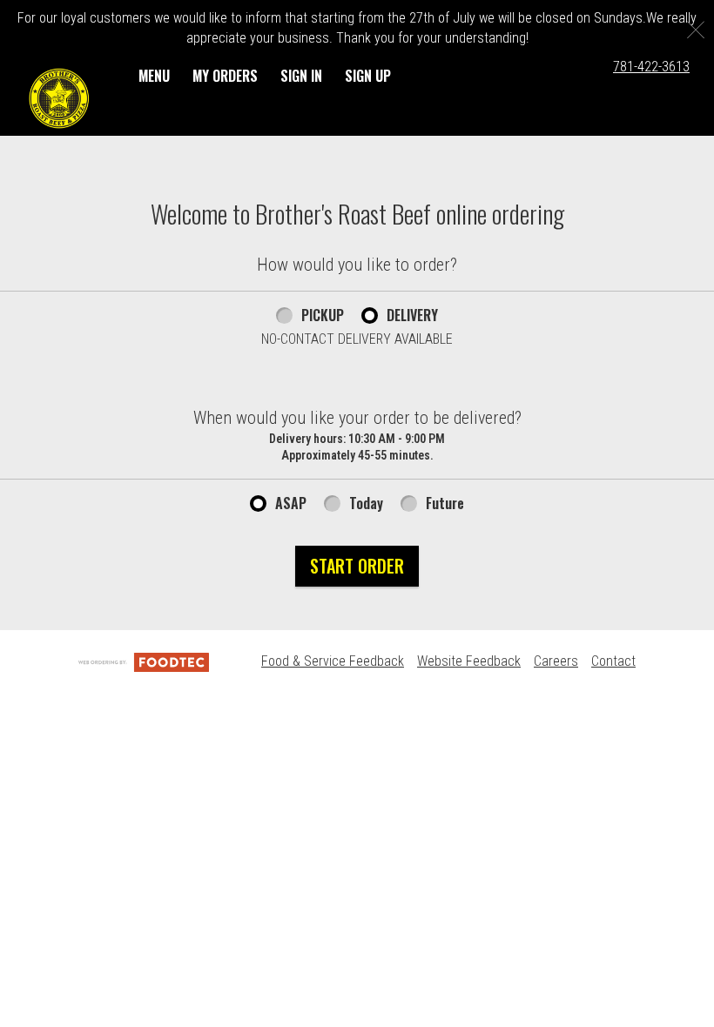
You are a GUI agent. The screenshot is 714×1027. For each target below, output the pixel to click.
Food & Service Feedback (332, 661)
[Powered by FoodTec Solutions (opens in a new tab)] (143, 661)
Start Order (357, 566)
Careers (556, 661)
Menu (154, 75)
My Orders (225, 75)
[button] (59, 98)
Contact (613, 661)
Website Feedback (469, 661)
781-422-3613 (651, 66)
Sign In (301, 75)
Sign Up (368, 75)
